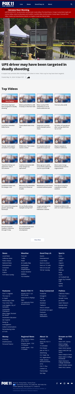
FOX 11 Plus (43, 366)
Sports (61, 253)
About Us (44, 336)
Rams (60, 256)
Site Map (42, 373)
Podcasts (43, 312)
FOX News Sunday (8, 275)
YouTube (43, 300)
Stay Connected (47, 291)
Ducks (60, 275)
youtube (68, 383)
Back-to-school (45, 263)
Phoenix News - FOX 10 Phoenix (27, 344)
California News (7, 258)
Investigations (6, 324)
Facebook (43, 293)
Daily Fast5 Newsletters (43, 315)
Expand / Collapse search (71, 4)
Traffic (23, 258)
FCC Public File (44, 355)
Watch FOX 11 (27, 291)
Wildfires (23, 274)
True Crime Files (7, 303)
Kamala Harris (63, 305)
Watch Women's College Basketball (64, 362)
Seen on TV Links (45, 265)
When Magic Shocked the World (9, 314)
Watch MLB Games (65, 348)
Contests (43, 339)
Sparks (61, 286)
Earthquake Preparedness (25, 268)
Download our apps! (46, 310)
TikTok (42, 298)
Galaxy (61, 283)
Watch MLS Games (65, 367)
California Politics (64, 293)
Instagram (43, 296)
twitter (60, 383)
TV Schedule (44, 346)
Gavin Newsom (63, 303)
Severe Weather (26, 272)
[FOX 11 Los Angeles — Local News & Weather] (8, 4)
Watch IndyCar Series (65, 354)
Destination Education (9, 317)
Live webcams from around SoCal (27, 303)
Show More (37, 240)
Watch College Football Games (64, 345)
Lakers (61, 261)
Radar (23, 261)
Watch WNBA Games (65, 365)
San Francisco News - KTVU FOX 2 (28, 340)
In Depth (5, 298)
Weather (25, 253)
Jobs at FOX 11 (44, 350)
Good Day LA (45, 253)
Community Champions (6, 310)
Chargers (61, 258)
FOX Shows (43, 348)
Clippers (61, 263)
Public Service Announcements (45, 360)
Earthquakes (25, 265)
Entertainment (6, 265)
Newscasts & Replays (28, 298)
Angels (61, 268)
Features (6, 291)
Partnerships (44, 371)
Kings (60, 272)
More (50, 4)
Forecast (24, 256)
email (71, 383)
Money (5, 336)
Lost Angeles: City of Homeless (8, 306)
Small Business (7, 342)
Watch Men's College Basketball (65, 358)
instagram (64, 383)
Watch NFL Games (65, 342)
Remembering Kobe (8, 329)
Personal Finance (7, 344)
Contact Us (43, 368)
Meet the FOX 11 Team (45, 342)
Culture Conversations (9, 327)
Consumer (5, 268)
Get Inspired (6, 320)
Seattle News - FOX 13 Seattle (27, 348)
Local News (6, 256)
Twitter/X (43, 305)
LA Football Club (64, 277)
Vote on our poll (45, 268)
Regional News (27, 336)
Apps (22, 300)
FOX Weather (25, 276)
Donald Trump (63, 298)
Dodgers (61, 265)
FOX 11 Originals (7, 293)
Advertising (43, 353)
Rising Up (5, 322)
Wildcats (61, 270)
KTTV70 (4, 331)
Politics (4, 272)
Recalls (4, 270)
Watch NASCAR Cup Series (65, 351)
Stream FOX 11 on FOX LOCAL (27, 294)
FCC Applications (45, 357)
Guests (42, 256)
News (4, 253)
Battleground (63, 308)
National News (7, 263)
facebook (57, 383)
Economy (5, 339)
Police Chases (6, 261)
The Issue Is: (6, 296)
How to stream (44, 308)
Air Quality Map (26, 263)
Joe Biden (62, 300)
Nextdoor (43, 303)
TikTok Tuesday (45, 270)
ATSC (41, 364)
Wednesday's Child (8, 300)
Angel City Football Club (64, 280)
